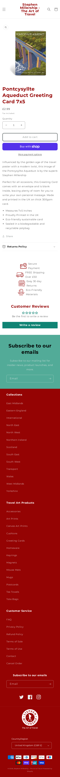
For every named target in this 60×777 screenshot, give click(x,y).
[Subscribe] (49, 378)
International (14, 417)
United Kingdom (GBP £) (28, 745)
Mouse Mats (13, 569)
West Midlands (15, 483)
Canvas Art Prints (17, 526)
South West (13, 461)
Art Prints (12, 518)
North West (13, 432)
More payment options (30, 154)
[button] (4, 9)
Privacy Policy (15, 626)
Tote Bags (12, 599)
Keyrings (11, 555)
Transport (12, 469)
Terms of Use (14, 648)
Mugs (9, 577)
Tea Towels (12, 591)
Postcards (12, 584)
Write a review (29, 325)
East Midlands (14, 403)
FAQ (9, 619)
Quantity (7, 118)
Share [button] (9, 236)
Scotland (11, 447)
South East (13, 454)
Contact (11, 656)
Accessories (13, 511)
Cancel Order (14, 663)
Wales (10, 476)
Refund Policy (14, 634)
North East (12, 425)
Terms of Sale (14, 641)
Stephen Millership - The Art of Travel (28, 768)
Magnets (11, 562)
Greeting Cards (15, 540)
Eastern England (16, 410)
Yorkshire (12, 491)
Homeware (13, 548)
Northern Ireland (16, 439)
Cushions (11, 533)
